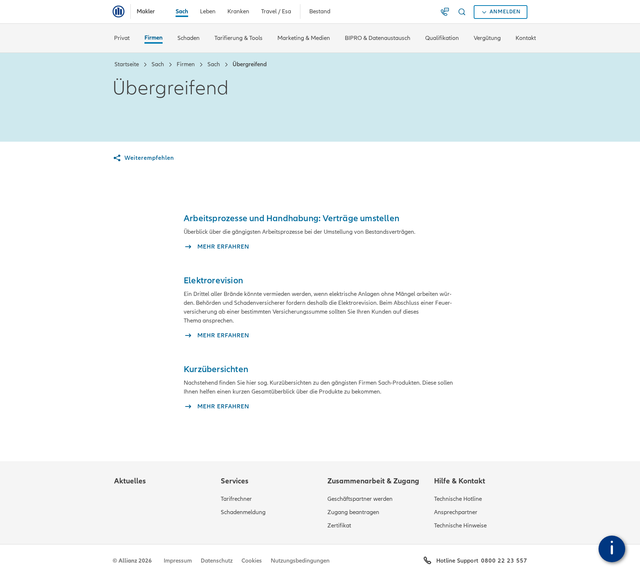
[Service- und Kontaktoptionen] (612, 549)
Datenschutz (217, 560)
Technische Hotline (458, 499)
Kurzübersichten (216, 369)
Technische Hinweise (460, 525)
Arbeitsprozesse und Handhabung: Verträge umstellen (291, 218)
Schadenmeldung (243, 512)
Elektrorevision (213, 280)
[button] (446, 11)
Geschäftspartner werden (360, 499)
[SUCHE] (463, 12)
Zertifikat (339, 525)
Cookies (251, 560)
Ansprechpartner (455, 512)
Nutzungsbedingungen (300, 560)
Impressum (178, 560)
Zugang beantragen (353, 512)
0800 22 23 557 (504, 560)
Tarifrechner (236, 499)
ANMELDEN (505, 12)
